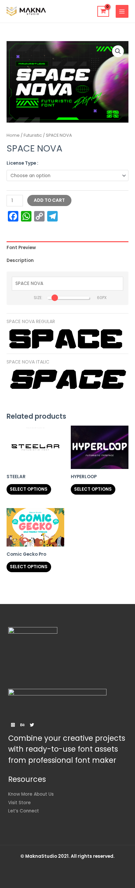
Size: (38, 298)
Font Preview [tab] (21, 248)
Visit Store (19, 803)
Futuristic (33, 135)
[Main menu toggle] (122, 11)
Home (13, 135)
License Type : (22, 163)
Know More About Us (31, 794)
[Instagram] (13, 725)
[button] (118, 51)
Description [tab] (20, 260)
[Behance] (22, 725)
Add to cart (49, 200)
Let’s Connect (23, 811)
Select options (29, 489)
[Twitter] (32, 725)
